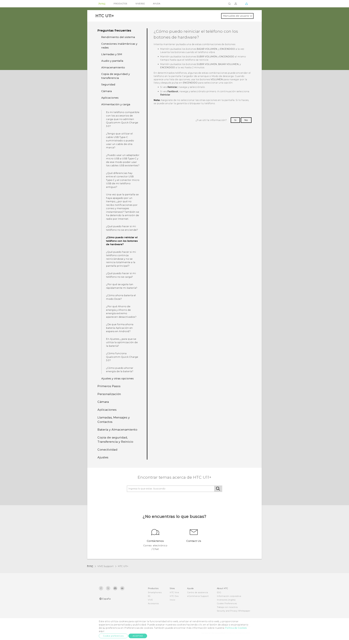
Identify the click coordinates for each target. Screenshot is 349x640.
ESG (219, 592)
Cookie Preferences (227, 603)
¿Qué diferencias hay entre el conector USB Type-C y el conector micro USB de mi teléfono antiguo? (122, 180)
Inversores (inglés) (226, 600)
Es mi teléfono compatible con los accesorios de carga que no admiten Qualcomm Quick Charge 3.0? (122, 119)
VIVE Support (105, 566)
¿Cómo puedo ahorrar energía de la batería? (119, 370)
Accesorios (153, 603)
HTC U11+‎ (123, 566)
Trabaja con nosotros (227, 607)
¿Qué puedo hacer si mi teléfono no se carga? (121, 275)
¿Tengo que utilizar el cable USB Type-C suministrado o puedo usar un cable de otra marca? (120, 140)
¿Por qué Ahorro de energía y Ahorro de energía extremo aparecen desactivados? (121, 311)
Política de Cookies (236, 628)
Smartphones (155, 592)
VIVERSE (140, 3)
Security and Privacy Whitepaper (233, 611)
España (106, 599)
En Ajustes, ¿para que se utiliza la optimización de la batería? (122, 342)
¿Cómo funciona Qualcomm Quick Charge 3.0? (122, 357)
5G (149, 596)
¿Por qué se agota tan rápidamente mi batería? (121, 286)
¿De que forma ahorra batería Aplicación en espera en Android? (119, 328)
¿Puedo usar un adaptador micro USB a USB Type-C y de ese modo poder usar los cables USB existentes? (122, 160)
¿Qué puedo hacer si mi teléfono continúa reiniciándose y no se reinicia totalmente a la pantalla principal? (121, 259)
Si (235, 120)
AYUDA (156, 3)
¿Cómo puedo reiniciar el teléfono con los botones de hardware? (122, 241)
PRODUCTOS (120, 3)
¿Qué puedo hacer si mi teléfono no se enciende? (122, 228)
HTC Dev (174, 596)
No (246, 120)
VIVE (150, 600)
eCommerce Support (198, 596)
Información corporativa (229, 596)
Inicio (172, 600)
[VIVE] (246, 3)
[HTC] (102, 3)
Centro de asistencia (197, 592)
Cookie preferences (113, 636)
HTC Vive (174, 592)
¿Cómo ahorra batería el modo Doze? (121, 297)
